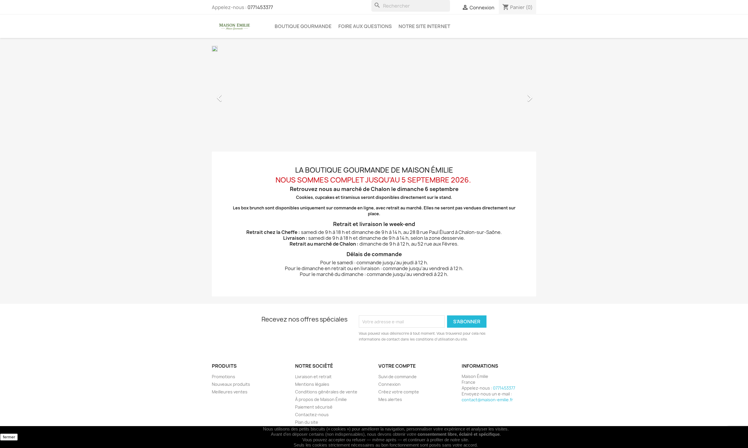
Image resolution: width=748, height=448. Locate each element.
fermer (9, 437)
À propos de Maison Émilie (321, 399)
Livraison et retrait (313, 376)
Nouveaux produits (231, 384)
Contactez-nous (312, 414)
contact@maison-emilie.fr (487, 399)
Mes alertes (390, 399)
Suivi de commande (397, 376)
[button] (236, 95)
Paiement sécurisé (314, 407)
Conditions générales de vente (326, 392)
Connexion (389, 384)
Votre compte (397, 366)
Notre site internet (424, 26)
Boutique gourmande (303, 26)
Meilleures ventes (229, 392)
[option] (374, 95)
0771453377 (260, 7)
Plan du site (306, 422)
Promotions (223, 376)
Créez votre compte (398, 392)
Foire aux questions (365, 26)
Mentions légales (312, 384)
